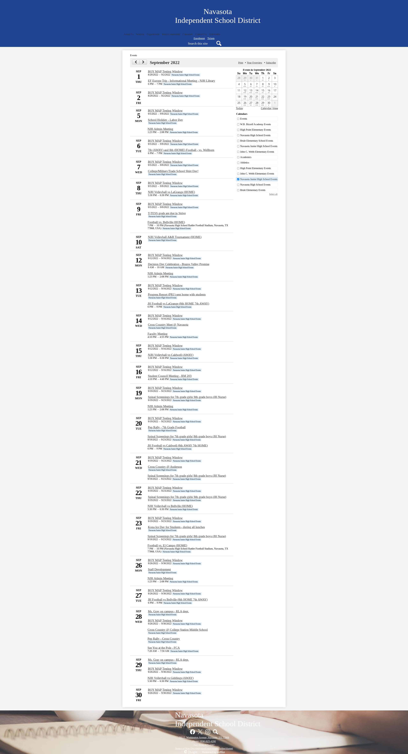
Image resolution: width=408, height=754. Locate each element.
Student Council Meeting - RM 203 (170, 376)
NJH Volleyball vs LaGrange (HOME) (171, 192)
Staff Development (159, 569)
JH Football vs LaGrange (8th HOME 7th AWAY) (178, 303)
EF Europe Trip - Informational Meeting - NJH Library (181, 80)
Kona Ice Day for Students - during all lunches (176, 527)
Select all (273, 194)
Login (190, 752)
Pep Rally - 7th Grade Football (167, 427)
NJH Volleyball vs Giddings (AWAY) (170, 678)
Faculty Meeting (158, 333)
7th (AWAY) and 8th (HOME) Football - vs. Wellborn (181, 150)
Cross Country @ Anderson (165, 466)
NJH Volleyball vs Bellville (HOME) (170, 506)
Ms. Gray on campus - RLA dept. (168, 611)
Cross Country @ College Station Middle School (178, 629)
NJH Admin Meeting (160, 129)
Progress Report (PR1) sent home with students (177, 294)
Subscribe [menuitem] (271, 62)
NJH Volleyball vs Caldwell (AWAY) (170, 354)
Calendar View (269, 108)
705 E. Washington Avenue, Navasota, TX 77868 (204, 737)
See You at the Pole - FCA (164, 647)
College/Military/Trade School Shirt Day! (173, 171)
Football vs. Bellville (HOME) (166, 222)
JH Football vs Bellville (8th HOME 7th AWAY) (178, 599)
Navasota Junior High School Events (258, 146)
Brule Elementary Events (252, 190)
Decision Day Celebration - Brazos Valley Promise (178, 264)
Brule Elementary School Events (256, 140)
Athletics (244, 162)
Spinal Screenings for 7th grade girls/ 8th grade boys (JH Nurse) (187, 397)
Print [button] (240, 62)
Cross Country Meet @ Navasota (168, 324)
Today (239, 108)
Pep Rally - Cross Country (164, 638)
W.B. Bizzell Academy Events (255, 124)
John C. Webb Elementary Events (257, 151)
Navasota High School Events (255, 135)
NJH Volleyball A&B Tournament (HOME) (174, 237)
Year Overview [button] (254, 62)
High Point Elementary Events (255, 129)
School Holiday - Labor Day (165, 119)
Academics (245, 157)
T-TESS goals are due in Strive (167, 213)
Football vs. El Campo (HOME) (167, 545)
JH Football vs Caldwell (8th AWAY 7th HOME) (178, 445)
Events (243, 118)
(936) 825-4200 (208, 741)
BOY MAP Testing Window (165, 71)
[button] (128, 34)
